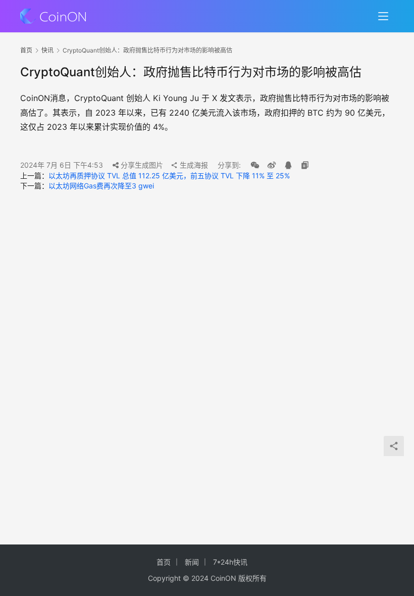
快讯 (47, 50)
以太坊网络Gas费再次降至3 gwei (101, 185)
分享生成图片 (141, 165)
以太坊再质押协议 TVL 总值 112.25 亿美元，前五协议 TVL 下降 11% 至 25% (169, 175)
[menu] (383, 16)
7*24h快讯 (230, 562)
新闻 (192, 562)
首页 (26, 50)
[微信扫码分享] (255, 165)
